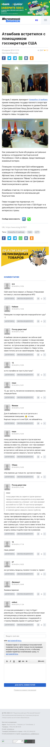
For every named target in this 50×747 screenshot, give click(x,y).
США (30, 232)
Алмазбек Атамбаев (38, 99)
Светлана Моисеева (10, 53)
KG (36, 20)
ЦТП (37, 232)
